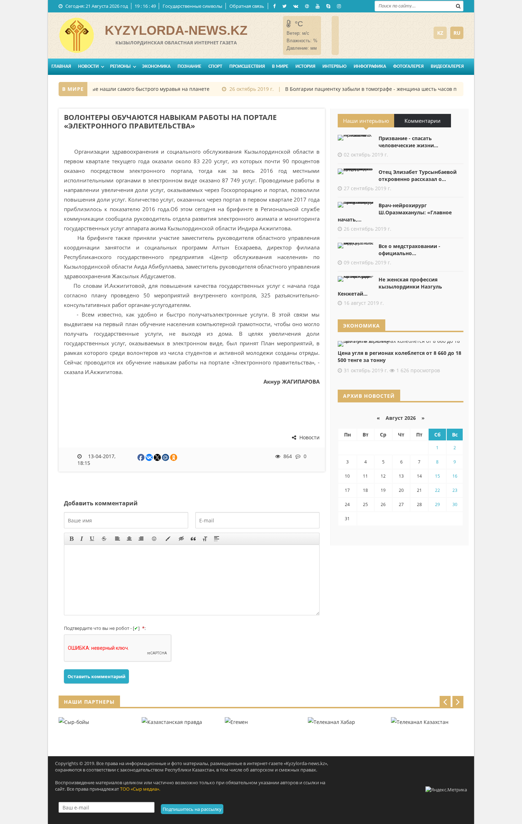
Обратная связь (246, 6)
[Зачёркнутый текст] (104, 539)
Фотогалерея (408, 66)
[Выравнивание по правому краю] (141, 539)
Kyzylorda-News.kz (176, 30)
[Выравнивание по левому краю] (118, 539)
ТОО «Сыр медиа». (140, 789)
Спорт (215, 66)
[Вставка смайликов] (154, 539)
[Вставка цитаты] (193, 539)
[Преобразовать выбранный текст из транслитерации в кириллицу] (205, 539)
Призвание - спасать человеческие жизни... (408, 142)
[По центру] (129, 539)
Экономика (156, 66)
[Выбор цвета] (168, 539)
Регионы (120, 66)
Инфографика (370, 66)
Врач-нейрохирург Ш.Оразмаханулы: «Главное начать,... (395, 212)
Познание (189, 66)
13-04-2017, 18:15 (96, 459)
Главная (61, 66)
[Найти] (458, 5)
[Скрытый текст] (181, 539)
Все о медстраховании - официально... (409, 250)
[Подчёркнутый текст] (92, 539)
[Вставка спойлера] (217, 539)
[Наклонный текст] (82, 539)
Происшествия (247, 66)
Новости (88, 66)
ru (457, 32)
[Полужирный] (71, 539)
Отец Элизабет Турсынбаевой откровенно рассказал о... (418, 175)
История (305, 66)
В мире (280, 66)
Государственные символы (192, 6)
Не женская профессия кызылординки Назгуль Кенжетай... (390, 286)
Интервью (334, 66)
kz (440, 32)
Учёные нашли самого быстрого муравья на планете (137, 89)
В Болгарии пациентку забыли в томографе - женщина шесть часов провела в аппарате (387, 89)
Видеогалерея (447, 66)
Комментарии (422, 120)
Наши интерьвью (366, 120)
